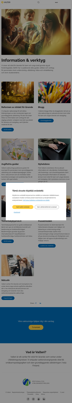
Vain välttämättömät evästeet (47, 207)
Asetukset (17, 212)
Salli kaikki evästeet (22, 207)
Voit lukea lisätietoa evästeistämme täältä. (36, 200)
